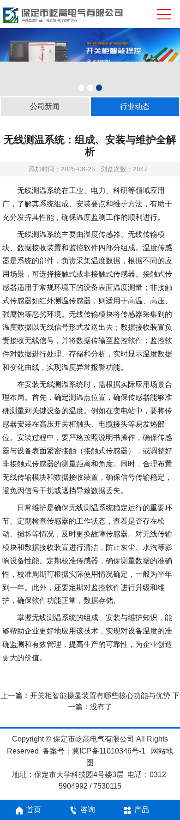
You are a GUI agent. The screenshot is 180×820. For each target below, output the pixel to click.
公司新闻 (45, 106)
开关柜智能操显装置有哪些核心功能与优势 (100, 695)
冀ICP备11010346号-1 (108, 751)
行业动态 (135, 106)
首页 (33, 810)
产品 (141, 810)
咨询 (87, 810)
